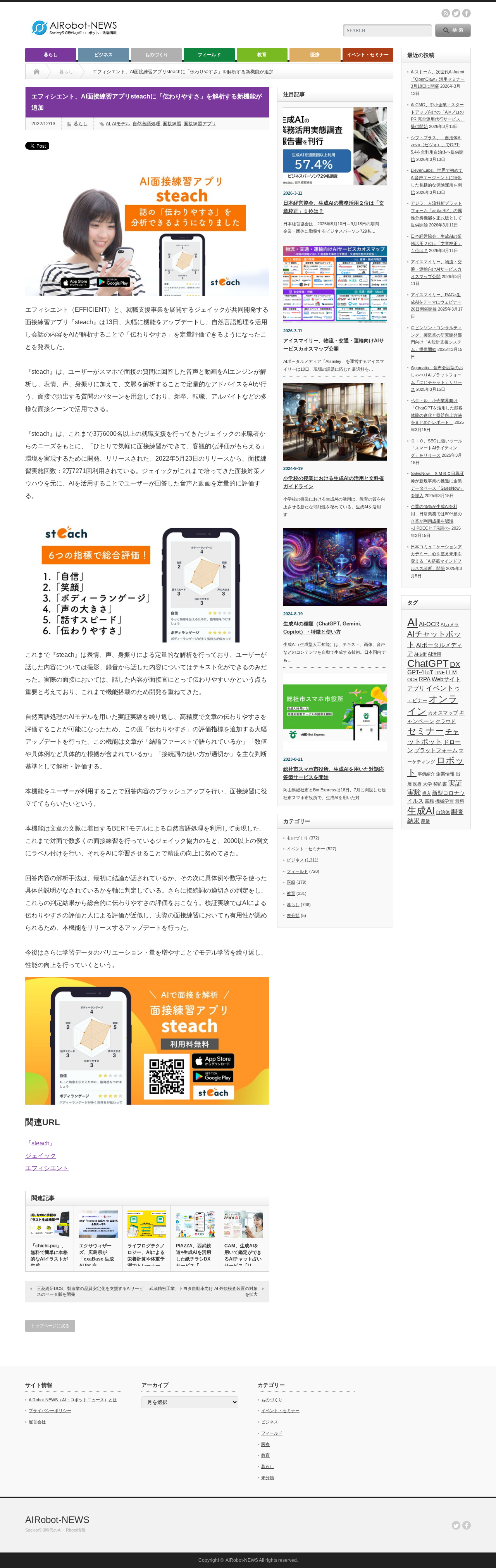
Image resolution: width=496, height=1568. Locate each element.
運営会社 (37, 1421)
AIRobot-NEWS (57, 1519)
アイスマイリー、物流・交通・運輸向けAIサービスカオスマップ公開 (436, 268)
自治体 (443, 812)
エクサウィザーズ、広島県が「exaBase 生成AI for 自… (96, 1255)
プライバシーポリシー (50, 1410)
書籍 (429, 801)
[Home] (36, 71)
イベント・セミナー (368, 54)
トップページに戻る (50, 1325)
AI (108, 123)
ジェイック (40, 1155)
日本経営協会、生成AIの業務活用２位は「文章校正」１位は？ (436, 243)
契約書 (440, 784)
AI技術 (420, 654)
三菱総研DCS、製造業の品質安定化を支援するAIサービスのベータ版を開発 (90, 1291)
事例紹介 (426, 774)
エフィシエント (47, 1168)
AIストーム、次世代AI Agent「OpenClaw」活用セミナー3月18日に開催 (438, 78)
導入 (426, 793)
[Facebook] (466, 1525)
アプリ (416, 688)
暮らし (51, 54)
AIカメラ (450, 624)
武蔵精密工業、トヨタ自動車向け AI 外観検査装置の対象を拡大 (203, 1291)
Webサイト (446, 679)
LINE (439, 672)
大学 (427, 784)
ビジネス (103, 54)
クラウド (446, 721)
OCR (412, 679)
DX (455, 664)
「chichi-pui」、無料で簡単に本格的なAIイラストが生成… (49, 1255)
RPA (425, 679)
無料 (459, 800)
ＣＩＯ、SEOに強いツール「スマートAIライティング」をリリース (436, 448)
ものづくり (156, 54)
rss (445, 13)
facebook (466, 13)
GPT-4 (415, 672)
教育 (262, 54)
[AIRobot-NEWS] (75, 36)
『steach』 (40, 1143)
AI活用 (434, 654)
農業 (425, 821)
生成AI (421, 810)
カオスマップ (443, 713)
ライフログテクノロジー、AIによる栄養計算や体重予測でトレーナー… (146, 1255)
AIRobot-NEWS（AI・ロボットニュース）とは (73, 1399)
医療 (315, 54)
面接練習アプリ (200, 123)
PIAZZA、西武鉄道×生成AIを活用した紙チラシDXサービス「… (193, 1255)
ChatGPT (428, 663)
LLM (451, 672)
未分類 (293, 915)
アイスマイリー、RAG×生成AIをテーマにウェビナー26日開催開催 (436, 301)
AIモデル (121, 123)
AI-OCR (429, 624)
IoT (429, 672)
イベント (440, 688)
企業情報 (445, 774)
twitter (456, 13)
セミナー (425, 731)
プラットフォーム (436, 750)
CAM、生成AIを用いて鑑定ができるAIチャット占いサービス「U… (243, 1255)
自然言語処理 (146, 123)
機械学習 (444, 800)
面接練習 (172, 123)
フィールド (209, 54)
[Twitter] (456, 1525)
